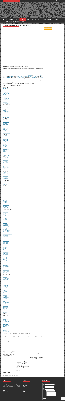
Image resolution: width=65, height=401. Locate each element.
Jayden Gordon (5, 224)
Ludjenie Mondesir (6, 300)
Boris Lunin (5, 203)
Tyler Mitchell (5, 102)
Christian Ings (5, 183)
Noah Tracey (5, 168)
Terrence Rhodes (6, 103)
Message (44, 395)
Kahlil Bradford (5, 124)
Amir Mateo (5, 151)
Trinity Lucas (5, 311)
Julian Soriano (5, 161)
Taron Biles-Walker (6, 122)
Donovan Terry (5, 212)
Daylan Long (5, 150)
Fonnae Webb (19, 76)
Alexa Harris (5, 322)
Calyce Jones (5, 326)
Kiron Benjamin (5, 119)
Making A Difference (42, 19)
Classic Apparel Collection (14, 21)
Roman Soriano (5, 162)
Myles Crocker (5, 94)
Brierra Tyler (5, 259)
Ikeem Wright (5, 178)
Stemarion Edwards (6, 133)
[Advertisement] (7, 60)
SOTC (7, 21)
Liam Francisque (6, 136)
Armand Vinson (5, 172)
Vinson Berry (5, 120)
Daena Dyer (5, 312)
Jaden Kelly (5, 144)
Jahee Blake (11, 76)
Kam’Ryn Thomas (6, 165)
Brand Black (25, 385)
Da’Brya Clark (5, 265)
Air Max (24, 386)
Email (44, 389)
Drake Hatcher (5, 142)
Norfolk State (22, 333)
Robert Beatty (5, 89)
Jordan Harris (5, 141)
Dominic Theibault (6, 163)
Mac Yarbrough (5, 106)
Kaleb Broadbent (6, 127)
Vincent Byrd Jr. (5, 128)
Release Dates (55, 19)
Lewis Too (4, 214)
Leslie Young (5, 303)
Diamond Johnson (6, 270)
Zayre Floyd (5, 304)
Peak (23, 392)
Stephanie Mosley (6, 271)
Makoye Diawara (6, 266)
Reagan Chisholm (6, 317)
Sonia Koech (5, 295)
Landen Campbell (6, 93)
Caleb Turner (5, 169)
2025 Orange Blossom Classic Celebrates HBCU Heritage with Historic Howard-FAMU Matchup (11, 337)
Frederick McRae (6, 205)
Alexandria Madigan (6, 113)
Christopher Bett (6, 231)
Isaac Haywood (5, 219)
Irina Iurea (36, 76)
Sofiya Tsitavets (5, 279)
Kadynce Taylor (5, 287)
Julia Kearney (5, 247)
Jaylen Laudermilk (6, 147)
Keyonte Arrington (6, 117)
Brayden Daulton (6, 95)
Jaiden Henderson (6, 244)
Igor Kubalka (5, 202)
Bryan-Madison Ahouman (7, 234)
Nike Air (24, 390)
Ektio (23, 387)
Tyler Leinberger (5, 149)
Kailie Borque (5, 296)
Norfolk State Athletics (28, 333)
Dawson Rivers (5, 160)
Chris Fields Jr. (5, 187)
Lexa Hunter (5, 293)
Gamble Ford (5, 135)
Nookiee (24, 391)
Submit (44, 398)
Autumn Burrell (5, 285)
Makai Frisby (5, 138)
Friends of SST (5, 391)
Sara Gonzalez (5, 280)
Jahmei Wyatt (5, 301)
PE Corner (49, 19)
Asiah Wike (5, 309)
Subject (44, 390)
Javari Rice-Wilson (6, 157)
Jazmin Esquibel (5, 112)
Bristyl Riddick (5, 250)
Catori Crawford (5, 319)
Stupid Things (33, 19)
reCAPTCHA (45, 397)
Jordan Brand (12, 19)
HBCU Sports (22, 19)
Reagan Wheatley (6, 260)
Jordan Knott (5, 248)
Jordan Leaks (5, 184)
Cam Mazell (5, 100)
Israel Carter (5, 129)
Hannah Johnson (6, 325)
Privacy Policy (5, 395)
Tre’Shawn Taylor (6, 210)
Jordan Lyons (5, 327)
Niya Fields (30, 75)
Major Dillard (5, 131)
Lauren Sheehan (28, 76)
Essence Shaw (5, 307)
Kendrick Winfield (6, 226)
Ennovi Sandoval (5, 252)
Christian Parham (6, 155)
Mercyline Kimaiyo (6, 302)
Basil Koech (5, 229)
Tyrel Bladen (5, 181)
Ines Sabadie (5, 282)
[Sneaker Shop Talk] (3, 19)
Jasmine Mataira (5, 329)
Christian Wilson (5, 331)
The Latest (13, 333)
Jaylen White (5, 174)
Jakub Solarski (5, 207)
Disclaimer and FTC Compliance (8, 393)
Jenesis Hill (5, 268)
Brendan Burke (5, 92)
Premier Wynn (5, 228)
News (10, 333)
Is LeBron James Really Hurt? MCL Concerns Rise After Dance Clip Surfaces (34, 337)
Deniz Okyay (5, 206)
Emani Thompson (6, 297)
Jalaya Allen (5, 110)
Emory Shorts (5, 254)
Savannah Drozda (6, 241)
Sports (28, 19)
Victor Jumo (5, 218)
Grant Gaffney (5, 139)
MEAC (8, 333)
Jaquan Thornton (6, 166)
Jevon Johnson (5, 216)
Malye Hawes (5, 288)
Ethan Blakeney (5, 91)
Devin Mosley (5, 236)
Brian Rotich (5, 213)
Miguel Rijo (5, 158)
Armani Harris (5, 306)
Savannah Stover (6, 255)
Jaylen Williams (5, 176)
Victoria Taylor (5, 257)
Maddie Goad (5, 243)
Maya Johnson (5, 246)
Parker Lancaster (6, 146)
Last (44, 387)
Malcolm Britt (5, 125)
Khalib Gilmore (5, 140)
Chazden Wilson (5, 225)
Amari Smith (5, 272)
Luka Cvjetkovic (5, 200)
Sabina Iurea (8, 77)
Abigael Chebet (5, 292)
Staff (9, 27)
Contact (4, 392)
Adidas (17, 19)
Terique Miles (5, 152)
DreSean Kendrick (6, 145)
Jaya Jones (4, 290)
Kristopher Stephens (6, 215)
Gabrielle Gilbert (6, 321)
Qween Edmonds (6, 242)
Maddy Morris (5, 249)
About (4, 390)
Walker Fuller (5, 97)
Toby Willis (5, 177)
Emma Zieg (5, 261)
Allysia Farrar (5, 291)
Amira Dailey (5, 298)
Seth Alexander (5, 88)
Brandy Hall (5, 308)
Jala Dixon (4, 320)
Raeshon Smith (5, 235)
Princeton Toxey (5, 167)
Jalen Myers (5, 186)
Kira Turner (5, 258)
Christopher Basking (6, 230)
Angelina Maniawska (20, 77)
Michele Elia (5, 201)
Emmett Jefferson (6, 98)
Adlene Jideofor (5, 324)
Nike (7, 19)
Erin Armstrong (5, 316)
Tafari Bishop (5, 223)
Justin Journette (5, 99)
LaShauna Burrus (33, 77)
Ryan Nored (5, 330)
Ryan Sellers (5, 105)
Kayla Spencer (5, 286)
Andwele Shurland (6, 221)
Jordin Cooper (5, 130)
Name (44, 384)
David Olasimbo (5, 154)
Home (23, 21)
